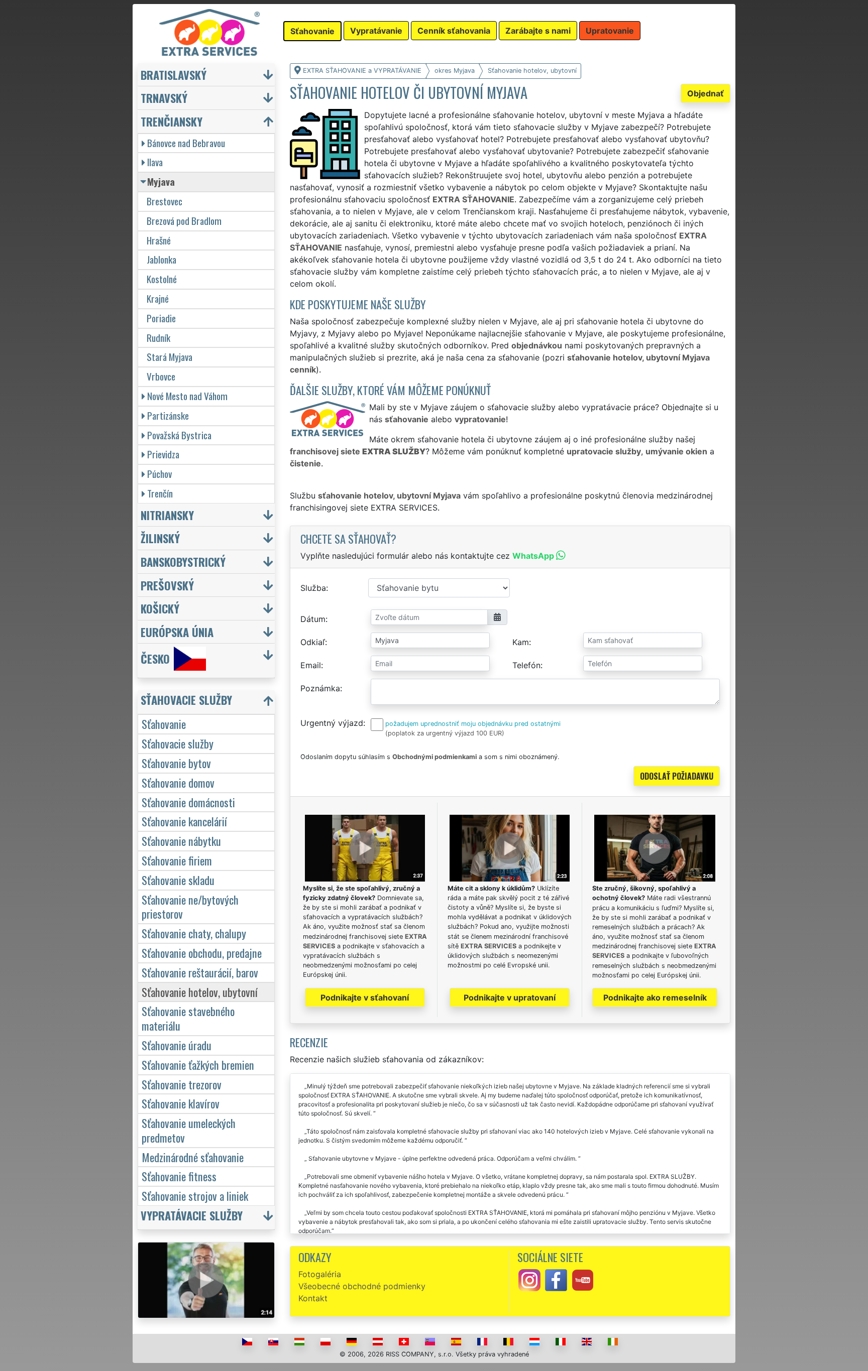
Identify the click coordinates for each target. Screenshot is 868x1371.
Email (310, 665)
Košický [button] (160, 608)
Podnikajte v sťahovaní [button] (364, 997)
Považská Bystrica (179, 435)
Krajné (158, 298)
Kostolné (162, 279)
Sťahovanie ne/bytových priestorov (190, 906)
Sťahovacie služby (177, 743)
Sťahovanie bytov (176, 763)
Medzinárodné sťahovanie (193, 1157)
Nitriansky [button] (167, 515)
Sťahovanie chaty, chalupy (194, 933)
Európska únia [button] (177, 632)
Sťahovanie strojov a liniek (195, 1195)
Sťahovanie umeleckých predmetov (189, 1130)
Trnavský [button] (164, 97)
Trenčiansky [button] (171, 121)
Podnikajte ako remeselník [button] (655, 997)
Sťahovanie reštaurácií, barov (200, 972)
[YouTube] (583, 1279)
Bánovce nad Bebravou (186, 143)
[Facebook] (556, 1279)
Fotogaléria (319, 1274)
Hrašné (159, 240)
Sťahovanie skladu (178, 879)
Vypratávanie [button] (376, 31)
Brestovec (164, 201)
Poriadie (161, 318)
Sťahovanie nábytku (181, 840)
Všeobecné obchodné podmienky (361, 1286)
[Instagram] (529, 1279)
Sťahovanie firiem (177, 860)
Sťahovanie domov (178, 782)
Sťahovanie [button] (312, 31)
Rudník (158, 337)
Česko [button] (155, 659)
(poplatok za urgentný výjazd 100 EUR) (444, 733)
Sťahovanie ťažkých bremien (198, 1064)
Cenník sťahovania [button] (453, 31)
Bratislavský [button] (173, 74)
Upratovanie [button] (610, 31)
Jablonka (161, 259)
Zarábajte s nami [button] (538, 31)
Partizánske (168, 415)
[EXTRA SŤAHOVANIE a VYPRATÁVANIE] (209, 32)
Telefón (526, 665)
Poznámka (320, 688)
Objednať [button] (705, 93)
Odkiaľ (312, 642)
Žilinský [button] (160, 538)
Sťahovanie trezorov (182, 1084)
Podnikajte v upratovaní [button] (510, 997)
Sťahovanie (164, 723)
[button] (207, 702)
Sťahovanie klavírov (181, 1103)
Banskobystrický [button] (183, 561)
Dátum (312, 619)
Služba (313, 588)
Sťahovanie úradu (176, 1045)
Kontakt (313, 1298)
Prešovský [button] (167, 585)
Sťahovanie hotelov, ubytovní (200, 991)
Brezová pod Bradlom (184, 220)
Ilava (155, 162)
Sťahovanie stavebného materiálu (188, 1018)
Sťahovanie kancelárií (184, 821)
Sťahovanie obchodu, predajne (202, 952)
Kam (520, 642)
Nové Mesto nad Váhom (187, 396)
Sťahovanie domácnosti (188, 802)
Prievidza (163, 454)
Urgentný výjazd (331, 723)
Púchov (159, 473)
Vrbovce (161, 376)
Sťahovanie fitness (179, 1176)
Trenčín (160, 493)
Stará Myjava (169, 356)
